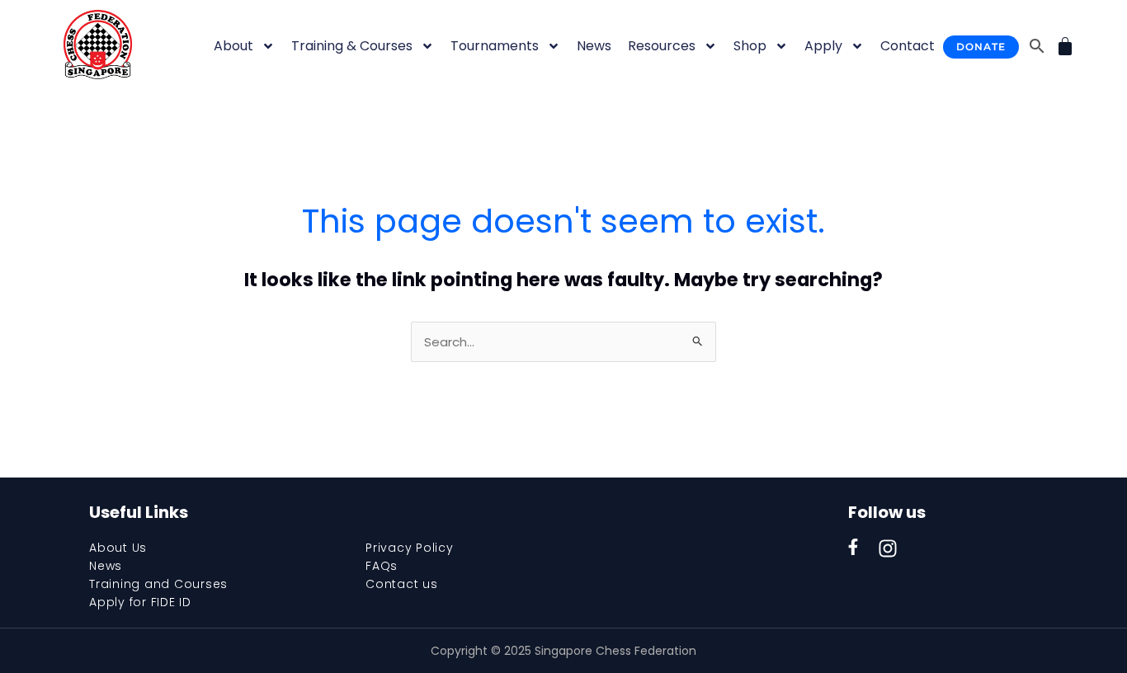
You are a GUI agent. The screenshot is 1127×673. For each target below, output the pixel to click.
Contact (907, 45)
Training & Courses (352, 45)
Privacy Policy (409, 547)
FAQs (381, 566)
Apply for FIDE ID (140, 602)
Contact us (401, 584)
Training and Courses (158, 584)
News (594, 45)
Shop (749, 45)
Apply (823, 45)
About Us (118, 547)
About (233, 45)
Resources (662, 45)
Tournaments (494, 45)
